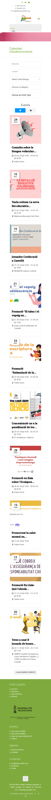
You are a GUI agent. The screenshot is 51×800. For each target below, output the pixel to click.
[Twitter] (25, 2)
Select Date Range (20, 79)
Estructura (14, 691)
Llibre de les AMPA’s (18, 734)
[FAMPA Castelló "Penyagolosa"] (25, 18)
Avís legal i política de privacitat (22, 794)
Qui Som (14, 689)
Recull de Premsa (17, 750)
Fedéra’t (14, 739)
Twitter (13, 768)
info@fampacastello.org (21, 11)
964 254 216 (21, 6)
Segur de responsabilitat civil (21, 736)
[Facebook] (22, 2)
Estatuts (14, 696)
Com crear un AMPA (18, 731)
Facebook (15, 766)
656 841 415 (21, 8)
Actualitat (14, 752)
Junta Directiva (16, 694)
